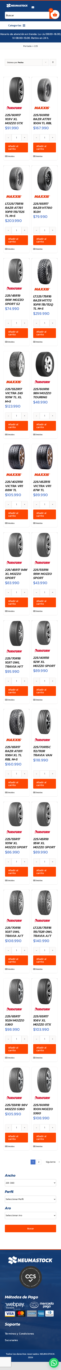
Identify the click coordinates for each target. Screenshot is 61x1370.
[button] (54, 1363)
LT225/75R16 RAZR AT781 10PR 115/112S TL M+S (15, 209)
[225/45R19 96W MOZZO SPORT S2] (16, 271)
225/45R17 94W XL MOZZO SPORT (16, 573)
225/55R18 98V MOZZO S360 (16, 1106)
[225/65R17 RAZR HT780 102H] (45, 179)
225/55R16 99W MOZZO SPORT (42, 573)
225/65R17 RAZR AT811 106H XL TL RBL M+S (13, 753)
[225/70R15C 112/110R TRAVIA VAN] (45, 722)
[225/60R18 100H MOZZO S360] (45, 1080)
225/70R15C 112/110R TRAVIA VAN (42, 751)
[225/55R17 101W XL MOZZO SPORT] (16, 814)
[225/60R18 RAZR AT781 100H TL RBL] (45, 90)
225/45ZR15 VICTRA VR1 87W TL (42, 485)
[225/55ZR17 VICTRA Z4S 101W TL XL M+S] (16, 364)
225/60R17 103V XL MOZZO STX (14, 119)
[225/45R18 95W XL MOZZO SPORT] (45, 814)
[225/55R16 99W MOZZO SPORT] (45, 545)
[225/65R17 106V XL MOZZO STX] (45, 991)
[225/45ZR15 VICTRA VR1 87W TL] (45, 457)
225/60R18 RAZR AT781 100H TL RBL (42, 119)
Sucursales (11, 1340)
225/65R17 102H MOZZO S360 (14, 1020)
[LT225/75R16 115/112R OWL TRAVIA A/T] (45, 903)
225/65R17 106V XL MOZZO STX (42, 1020)
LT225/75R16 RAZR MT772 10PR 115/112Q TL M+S (43, 302)
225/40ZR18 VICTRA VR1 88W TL (14, 485)
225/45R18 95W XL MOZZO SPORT (44, 843)
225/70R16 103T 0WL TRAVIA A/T (14, 931)
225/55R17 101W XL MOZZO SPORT (16, 843)
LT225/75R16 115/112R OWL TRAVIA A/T (42, 931)
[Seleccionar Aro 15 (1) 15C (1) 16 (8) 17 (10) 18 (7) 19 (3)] (30, 1215)
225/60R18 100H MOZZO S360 (43, 1108)
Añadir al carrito (13, 147)
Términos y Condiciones (19, 1334)
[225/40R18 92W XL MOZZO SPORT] (45, 633)
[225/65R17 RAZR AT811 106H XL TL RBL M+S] (16, 722)
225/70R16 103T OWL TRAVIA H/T (14, 662)
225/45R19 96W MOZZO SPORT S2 (14, 299)
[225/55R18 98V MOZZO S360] (16, 1080)
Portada (27, 46)
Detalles (11, 156)
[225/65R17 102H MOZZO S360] (16, 991)
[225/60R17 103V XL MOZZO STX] (16, 90)
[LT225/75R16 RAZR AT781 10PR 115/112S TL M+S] (16, 179)
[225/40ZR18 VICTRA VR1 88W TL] (16, 457)
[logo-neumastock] (17, 4)
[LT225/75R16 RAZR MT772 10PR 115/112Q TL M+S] (45, 271)
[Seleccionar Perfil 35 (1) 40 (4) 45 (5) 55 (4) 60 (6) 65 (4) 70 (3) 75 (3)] (30, 1199)
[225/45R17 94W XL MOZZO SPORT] (16, 545)
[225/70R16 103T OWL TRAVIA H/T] (16, 633)
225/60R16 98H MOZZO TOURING (42, 393)
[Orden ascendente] (53, 62)
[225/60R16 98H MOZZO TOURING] (45, 364)
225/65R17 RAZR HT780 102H (42, 207)
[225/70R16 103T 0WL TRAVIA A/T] (16, 903)
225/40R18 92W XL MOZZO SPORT (44, 661)
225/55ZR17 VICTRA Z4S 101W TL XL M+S (14, 395)
